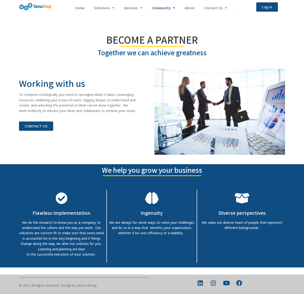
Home (80, 7)
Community (161, 7)
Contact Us (213, 7)
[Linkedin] (200, 283)
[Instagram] (213, 283)
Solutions (102, 7)
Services (131, 7)
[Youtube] (226, 283)
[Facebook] (239, 283)
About (190, 7)
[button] (267, 7)
